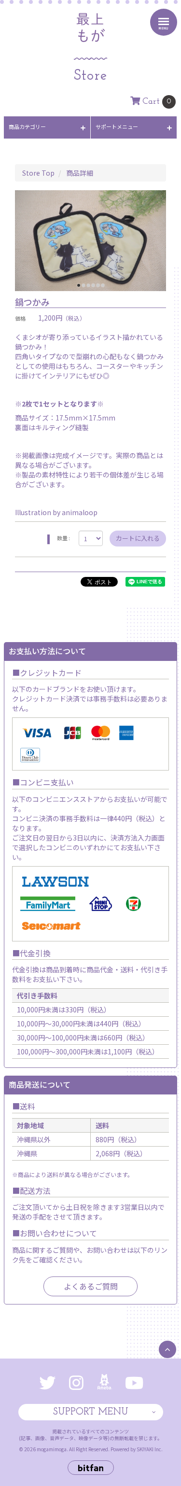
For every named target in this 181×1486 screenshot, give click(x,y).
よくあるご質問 (91, 1286)
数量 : (63, 538)
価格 (20, 318)
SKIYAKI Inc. (150, 1449)
